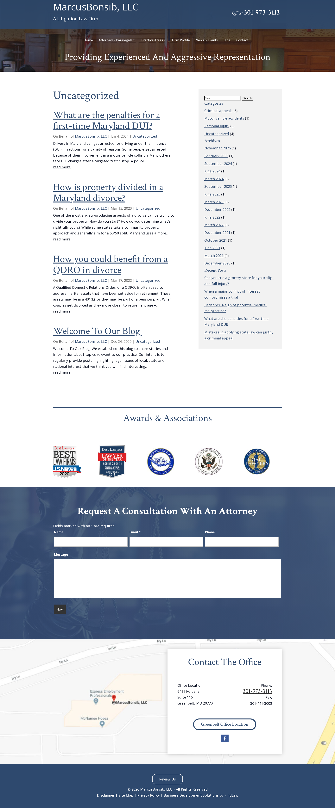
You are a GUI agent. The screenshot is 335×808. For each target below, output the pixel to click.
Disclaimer (106, 795)
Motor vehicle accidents (224, 118)
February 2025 (216, 155)
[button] (331, 780)
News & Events (207, 40)
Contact (242, 40)
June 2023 (212, 194)
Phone (210, 532)
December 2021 (217, 232)
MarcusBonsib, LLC (95, 12)
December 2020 (217, 263)
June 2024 (212, 171)
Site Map (125, 795)
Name (59, 532)
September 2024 (218, 163)
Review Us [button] (167, 779)
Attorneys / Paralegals (115, 40)
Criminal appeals (218, 110)
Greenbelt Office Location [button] (224, 724)
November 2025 (217, 148)
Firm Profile (181, 40)
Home (88, 40)
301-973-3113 (262, 12)
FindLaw (231, 795)
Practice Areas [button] (152, 40)
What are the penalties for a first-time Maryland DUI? (106, 120)
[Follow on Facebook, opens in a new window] (225, 738)
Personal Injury (216, 126)
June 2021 (212, 248)
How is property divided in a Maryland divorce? (108, 192)
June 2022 (212, 217)
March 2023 (214, 202)
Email (135, 532)
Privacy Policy (148, 795)
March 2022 (214, 224)
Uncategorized (144, 136)
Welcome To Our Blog (97, 331)
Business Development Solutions (191, 795)
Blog (227, 40)
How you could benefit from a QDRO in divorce (110, 264)
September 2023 (218, 186)
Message (61, 554)
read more (62, 167)
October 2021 (215, 240)
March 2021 (214, 255)
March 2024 (214, 179)
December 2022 (217, 209)
